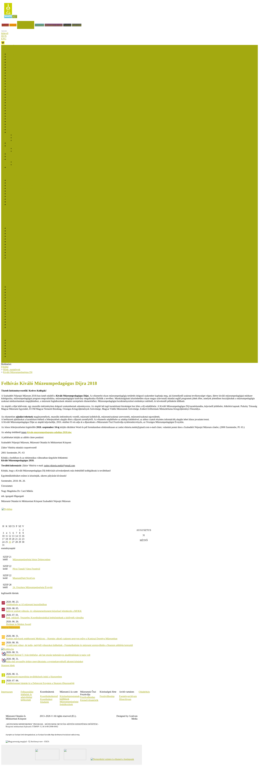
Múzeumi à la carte (54, 25)
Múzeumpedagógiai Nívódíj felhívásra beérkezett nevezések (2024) (39, 62)
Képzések (39, 25)
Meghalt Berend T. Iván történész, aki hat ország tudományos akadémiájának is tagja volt (48, 655)
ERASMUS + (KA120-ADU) (15, 265)
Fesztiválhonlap (107, 696)
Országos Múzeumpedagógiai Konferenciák (22, 273)
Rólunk (12, 25)
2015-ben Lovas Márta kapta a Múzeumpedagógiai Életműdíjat (37, 314)
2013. (10, 257)
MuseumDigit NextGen (24, 578)
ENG (3, 38)
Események (6, 215)
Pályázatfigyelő (8, 276)
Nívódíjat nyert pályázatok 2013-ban (24, 143)
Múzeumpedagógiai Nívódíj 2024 (23, 65)
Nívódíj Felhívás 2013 (23, 151)
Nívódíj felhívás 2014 (23, 137)
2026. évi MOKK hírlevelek (20, 228)
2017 (9, 252)
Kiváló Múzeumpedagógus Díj (17, 372)
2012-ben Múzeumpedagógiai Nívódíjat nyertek (36, 162)
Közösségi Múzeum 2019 (19, 353)
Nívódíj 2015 (13, 127)
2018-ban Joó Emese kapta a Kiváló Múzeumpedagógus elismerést (38, 191)
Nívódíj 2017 (13, 108)
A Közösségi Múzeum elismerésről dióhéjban (28, 356)
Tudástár (67, 25)
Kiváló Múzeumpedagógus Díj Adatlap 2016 (28, 201)
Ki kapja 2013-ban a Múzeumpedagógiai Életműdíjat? (32, 322)
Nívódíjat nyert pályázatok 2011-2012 (25, 159)
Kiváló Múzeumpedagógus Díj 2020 (24, 188)
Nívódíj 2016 (13, 118)
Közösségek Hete (9, 268)
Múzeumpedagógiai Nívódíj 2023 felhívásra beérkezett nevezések (38, 67)
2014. (10, 255)
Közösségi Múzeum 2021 (19, 348)
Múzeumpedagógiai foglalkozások (69, 703)
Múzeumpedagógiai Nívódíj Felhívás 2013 (27, 154)
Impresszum (7, 691)
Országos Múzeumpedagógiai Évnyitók (20, 271)
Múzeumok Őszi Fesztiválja (14, 46)
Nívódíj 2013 (13, 145)
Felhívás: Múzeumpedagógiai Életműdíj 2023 (28, 295)
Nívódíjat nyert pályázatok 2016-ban (24, 113)
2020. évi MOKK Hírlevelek (21, 244)
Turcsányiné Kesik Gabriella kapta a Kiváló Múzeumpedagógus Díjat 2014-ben (45, 204)
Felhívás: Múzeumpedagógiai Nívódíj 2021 (27, 83)
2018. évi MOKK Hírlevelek (21, 249)
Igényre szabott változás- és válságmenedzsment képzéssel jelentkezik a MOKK (44, 611)
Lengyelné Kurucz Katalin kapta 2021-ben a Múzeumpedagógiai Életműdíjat (43, 297)
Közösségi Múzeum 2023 (19, 345)
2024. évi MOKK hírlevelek (20, 233)
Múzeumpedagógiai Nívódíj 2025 (23, 59)
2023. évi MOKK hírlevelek (20, 236)
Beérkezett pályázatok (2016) (21, 116)
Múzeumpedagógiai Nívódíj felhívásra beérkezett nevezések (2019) (39, 97)
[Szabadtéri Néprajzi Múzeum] (10, 19)
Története (11, 167)
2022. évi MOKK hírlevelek (20, 239)
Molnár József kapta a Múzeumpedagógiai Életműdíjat (33, 287)
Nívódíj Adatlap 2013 (17, 156)
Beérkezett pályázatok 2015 (20, 124)
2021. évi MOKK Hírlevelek (21, 241)
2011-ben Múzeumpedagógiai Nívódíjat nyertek (35, 164)
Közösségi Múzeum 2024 (19, 343)
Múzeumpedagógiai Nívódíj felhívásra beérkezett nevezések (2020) (39, 89)
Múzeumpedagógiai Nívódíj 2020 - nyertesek (28, 86)
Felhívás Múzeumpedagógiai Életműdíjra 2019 (29, 305)
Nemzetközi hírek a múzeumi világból (19, 279)
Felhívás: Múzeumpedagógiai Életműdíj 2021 (28, 300)
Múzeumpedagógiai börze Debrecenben (31, 559)
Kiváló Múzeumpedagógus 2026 (22, 180)
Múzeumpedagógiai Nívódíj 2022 (23, 75)
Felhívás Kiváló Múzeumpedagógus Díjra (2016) (30, 199)
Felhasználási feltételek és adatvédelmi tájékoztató (27, 695)
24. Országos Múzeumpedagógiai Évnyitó (32, 587)
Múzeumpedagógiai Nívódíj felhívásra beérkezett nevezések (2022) (39, 73)
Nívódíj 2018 (13, 102)
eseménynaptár (8, 548)
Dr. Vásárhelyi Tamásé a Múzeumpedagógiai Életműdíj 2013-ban (38, 319)
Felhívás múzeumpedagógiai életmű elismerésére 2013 (33, 327)
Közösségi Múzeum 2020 (19, 351)
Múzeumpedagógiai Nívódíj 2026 (23, 54)
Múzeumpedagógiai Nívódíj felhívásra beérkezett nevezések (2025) (39, 56)
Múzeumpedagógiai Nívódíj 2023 (23, 70)
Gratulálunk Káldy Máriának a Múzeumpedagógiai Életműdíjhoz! (38, 308)
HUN (4, 36)
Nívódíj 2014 (13, 132)
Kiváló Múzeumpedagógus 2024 (22, 183)
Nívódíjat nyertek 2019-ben (20, 94)
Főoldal (5, 25)
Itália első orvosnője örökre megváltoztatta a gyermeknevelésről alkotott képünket (44, 661)
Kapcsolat (76, 25)
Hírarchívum (125, 699)
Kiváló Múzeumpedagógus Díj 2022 (24, 185)
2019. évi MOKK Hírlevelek (21, 247)
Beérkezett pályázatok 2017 (20, 110)
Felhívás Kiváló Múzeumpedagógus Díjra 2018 (29, 193)
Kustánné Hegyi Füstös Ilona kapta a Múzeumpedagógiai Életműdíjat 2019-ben (44, 303)
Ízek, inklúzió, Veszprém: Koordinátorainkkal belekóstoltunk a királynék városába (45, 617)
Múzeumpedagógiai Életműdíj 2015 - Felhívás (29, 316)
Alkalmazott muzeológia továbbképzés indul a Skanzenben (34, 676)
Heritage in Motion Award (18, 624)
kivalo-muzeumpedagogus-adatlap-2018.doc (49, 432)
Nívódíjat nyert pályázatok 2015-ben (24, 121)
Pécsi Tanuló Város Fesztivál (26, 568)
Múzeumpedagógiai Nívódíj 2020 (23, 91)
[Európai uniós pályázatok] (7, 509)
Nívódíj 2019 (13, 100)
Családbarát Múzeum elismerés (16, 212)
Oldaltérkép (144, 691)
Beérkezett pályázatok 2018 (20, 105)
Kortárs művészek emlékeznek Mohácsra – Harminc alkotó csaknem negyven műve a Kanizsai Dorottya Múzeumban (61, 638)
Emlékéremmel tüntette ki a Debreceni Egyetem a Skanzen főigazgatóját (40, 683)
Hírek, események (25, 22)
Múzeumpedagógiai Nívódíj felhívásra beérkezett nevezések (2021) (39, 81)
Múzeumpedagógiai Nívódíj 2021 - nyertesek (28, 78)
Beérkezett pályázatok (23, 135)
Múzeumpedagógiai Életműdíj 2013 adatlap (27, 324)
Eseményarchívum (128, 696)
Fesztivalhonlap (87, 697)
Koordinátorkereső (49, 696)
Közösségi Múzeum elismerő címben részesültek (30, 340)
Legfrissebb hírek (9, 217)
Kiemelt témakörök (89, 700)
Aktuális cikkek (8, 220)
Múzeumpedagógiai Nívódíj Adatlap (30, 140)
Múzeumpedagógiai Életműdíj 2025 (24, 289)
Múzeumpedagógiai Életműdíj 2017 (24, 311)
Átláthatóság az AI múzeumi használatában (26, 604)
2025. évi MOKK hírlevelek (20, 231)
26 (10, 542)
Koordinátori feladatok (46, 700)
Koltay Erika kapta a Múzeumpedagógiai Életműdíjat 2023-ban (37, 292)
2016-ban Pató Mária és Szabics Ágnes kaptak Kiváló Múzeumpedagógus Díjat (45, 196)
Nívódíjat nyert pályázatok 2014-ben (24, 129)
